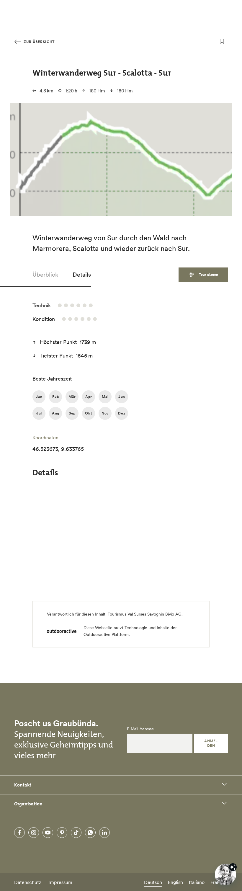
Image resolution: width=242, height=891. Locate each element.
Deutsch (153, 882)
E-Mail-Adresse (140, 729)
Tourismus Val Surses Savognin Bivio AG (145, 614)
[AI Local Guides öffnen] (225, 874)
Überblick (45, 274)
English (175, 882)
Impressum (60, 882)
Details (82, 274)
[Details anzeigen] (233, 867)
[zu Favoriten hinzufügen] (222, 41)
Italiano (197, 882)
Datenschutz (27, 882)
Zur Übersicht (38, 42)
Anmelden (211, 743)
